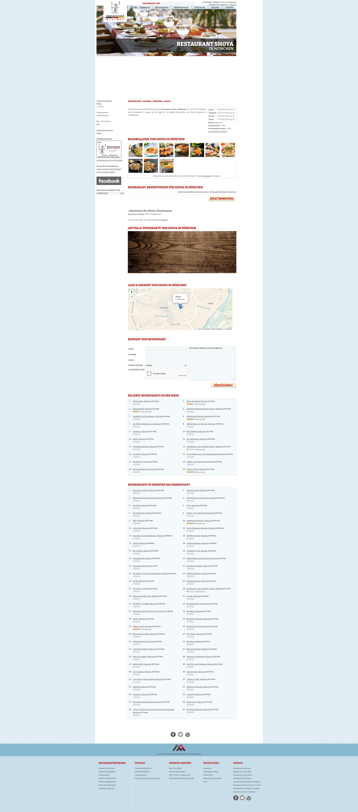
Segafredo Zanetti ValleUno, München (147, 702)
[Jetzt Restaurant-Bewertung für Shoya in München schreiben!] (222, 202)
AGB (205, 782)
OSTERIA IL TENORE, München (145, 604)
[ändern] (233, 5)
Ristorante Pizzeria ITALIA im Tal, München (149, 611)
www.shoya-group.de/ (104, 130)
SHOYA (167, 101)
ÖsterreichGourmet (142, 772)
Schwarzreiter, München (142, 401)
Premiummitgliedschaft (107, 782)
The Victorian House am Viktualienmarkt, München (206, 454)
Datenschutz (208, 775)
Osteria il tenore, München (197, 469)
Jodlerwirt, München (140, 687)
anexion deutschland (177, 772)
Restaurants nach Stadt (242, 772)
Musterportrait (104, 775)
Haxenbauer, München (141, 566)
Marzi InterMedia (175, 768)
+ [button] (132, 292)
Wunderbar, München (195, 611)
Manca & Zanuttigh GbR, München (146, 596)
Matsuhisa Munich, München (197, 581)
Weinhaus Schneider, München (198, 687)
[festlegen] (232, 2)
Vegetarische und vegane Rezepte (246, 788)
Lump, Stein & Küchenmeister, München (148, 679)
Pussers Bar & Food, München (198, 626)
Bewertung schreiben (136, 214)
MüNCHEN (157, 101)
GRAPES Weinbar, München (197, 536)
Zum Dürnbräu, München (142, 672)
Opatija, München (139, 619)
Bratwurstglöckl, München (142, 409)
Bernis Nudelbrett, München (197, 401)
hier (160, 112)
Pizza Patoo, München (195, 634)
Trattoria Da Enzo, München (143, 642)
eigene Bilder (206, 176)
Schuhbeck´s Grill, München (197, 551)
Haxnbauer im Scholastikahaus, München (148, 536)
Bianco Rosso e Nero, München (145, 634)
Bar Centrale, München (141, 551)
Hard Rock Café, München (197, 490)
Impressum (207, 768)
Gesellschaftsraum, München (198, 543)
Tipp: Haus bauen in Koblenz (244, 792)
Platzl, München (139, 521)
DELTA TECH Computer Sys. (180, 775)
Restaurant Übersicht (143, 8)
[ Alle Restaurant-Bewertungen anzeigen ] (193, 192)
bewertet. (164, 220)
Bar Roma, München (194, 642)
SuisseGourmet (141, 775)
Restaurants (161, 8)
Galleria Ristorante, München (198, 574)
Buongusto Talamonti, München (199, 619)
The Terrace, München (141, 589)
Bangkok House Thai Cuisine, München (202, 498)
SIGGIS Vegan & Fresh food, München (201, 424)
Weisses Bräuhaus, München (198, 649)
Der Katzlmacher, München (197, 439)
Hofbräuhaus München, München (199, 416)
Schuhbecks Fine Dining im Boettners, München (151, 574)
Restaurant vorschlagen (242, 778)
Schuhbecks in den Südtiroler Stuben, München (205, 447)
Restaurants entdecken (242, 768)
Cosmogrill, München (141, 694)
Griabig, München (139, 543)
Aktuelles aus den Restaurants (200, 8)
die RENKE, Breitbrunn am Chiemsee (147, 424)
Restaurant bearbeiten (107, 772)
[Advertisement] (166, 77)
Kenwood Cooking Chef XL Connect (247, 785)
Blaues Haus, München (195, 702)
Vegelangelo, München (141, 462)
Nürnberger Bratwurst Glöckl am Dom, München (205, 409)
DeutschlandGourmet (143, 768)
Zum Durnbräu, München (196, 672)
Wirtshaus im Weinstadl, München (199, 657)
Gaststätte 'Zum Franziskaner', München (148, 416)
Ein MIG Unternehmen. (193, 754)
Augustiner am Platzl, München (144, 490)
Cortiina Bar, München (141, 528)
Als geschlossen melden (105, 172)
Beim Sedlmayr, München (196, 432)
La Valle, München (194, 596)
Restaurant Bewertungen (181, 8)
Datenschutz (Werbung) (212, 778)
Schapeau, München (141, 432)
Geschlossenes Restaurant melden (246, 782)
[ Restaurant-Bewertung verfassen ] (223, 192)
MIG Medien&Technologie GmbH (181, 778)
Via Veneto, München (141, 454)
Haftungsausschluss (211, 772)
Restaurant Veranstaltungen (229, 8)
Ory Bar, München (139, 581)
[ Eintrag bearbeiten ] (104, 101)
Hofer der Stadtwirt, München (144, 657)
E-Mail (98, 133)
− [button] (132, 296)
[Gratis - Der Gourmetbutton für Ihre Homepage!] (108, 157)
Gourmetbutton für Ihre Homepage (109, 160)
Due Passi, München (141, 506)
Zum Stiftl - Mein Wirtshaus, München (201, 664)
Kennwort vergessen (106, 788)
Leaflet (199, 329)
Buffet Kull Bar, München (142, 664)
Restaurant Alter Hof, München (144, 469)
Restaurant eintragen (107, 768)
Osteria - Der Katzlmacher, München (200, 462)
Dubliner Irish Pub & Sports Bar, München (148, 498)
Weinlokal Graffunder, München (198, 710)
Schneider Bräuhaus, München (144, 649)
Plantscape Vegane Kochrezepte (147, 778)
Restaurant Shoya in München (115, 11)
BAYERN (147, 101)
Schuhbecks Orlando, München (145, 447)
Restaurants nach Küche (242, 775)
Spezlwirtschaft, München (142, 558)
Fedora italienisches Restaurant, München (203, 558)
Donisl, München (139, 439)
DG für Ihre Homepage (107, 785)
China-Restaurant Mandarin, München (201, 528)
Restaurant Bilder (215, 8)
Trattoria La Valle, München (197, 679)
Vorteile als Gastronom (107, 778)
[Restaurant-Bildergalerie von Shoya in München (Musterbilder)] (136, 156)
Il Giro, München (193, 506)
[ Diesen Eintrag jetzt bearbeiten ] (109, 169)
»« (150, 210)
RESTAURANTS (134, 101)
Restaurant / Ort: (151, 3)
